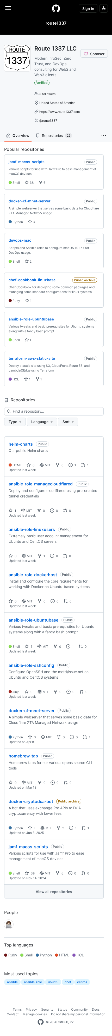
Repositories (56, 135)
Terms (17, 1009)
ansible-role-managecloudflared (41, 483)
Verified (42, 83)
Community (79, 1009)
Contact (12, 1014)
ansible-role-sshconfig (31, 665)
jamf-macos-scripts (28, 846)
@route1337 (48, 121)
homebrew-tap (23, 755)
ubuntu (53, 982)
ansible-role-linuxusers (32, 529)
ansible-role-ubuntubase (33, 620)
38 (31, 183)
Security (47, 1009)
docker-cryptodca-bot (31, 801)
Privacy (31, 1009)
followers (47, 94)
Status (62, 1009)
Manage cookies (35, 1014)
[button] (103, 136)
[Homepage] (56, 8)
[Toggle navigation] (8, 8)
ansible (12, 982)
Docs (95, 1009)
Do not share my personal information (78, 1014)
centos (82, 982)
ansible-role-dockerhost (33, 574)
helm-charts (21, 444)
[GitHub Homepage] (41, 1022)
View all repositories (54, 891)
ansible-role (33, 982)
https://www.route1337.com (59, 112)
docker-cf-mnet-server (31, 710)
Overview (21, 135)
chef (68, 982)
